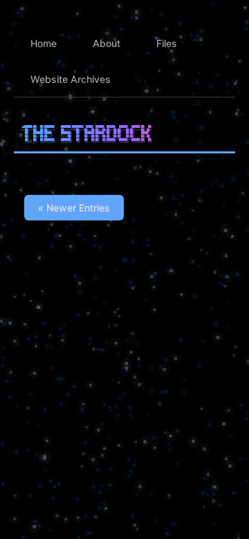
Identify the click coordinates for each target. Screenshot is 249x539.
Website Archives (70, 79)
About (106, 43)
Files (166, 43)
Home (43, 43)
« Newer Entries (74, 208)
